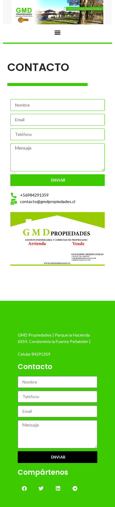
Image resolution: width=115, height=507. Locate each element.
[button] (58, 32)
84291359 (41, 353)
